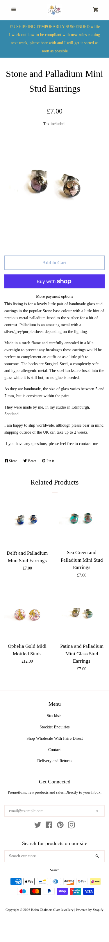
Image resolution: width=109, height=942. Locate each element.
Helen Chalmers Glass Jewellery (52, 909)
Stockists (54, 716)
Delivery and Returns (54, 761)
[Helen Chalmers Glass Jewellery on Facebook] (49, 826)
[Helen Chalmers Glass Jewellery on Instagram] (71, 826)
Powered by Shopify (89, 909)
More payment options (54, 296)
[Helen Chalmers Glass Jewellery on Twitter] (37, 826)
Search (54, 870)
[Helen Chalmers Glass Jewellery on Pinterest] (60, 826)
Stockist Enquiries (54, 727)
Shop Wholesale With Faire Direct (54, 738)
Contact (54, 750)
